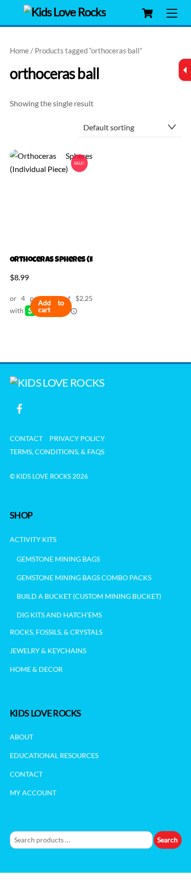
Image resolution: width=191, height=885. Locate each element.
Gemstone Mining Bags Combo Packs (84, 577)
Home (19, 50)
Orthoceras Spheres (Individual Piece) (51, 260)
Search (167, 840)
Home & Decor (36, 669)
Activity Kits (33, 539)
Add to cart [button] (51, 306)
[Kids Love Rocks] (65, 11)
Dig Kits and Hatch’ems (59, 615)
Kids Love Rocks (43, 476)
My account (33, 792)
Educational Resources (54, 755)
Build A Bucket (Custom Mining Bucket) (89, 596)
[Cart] (147, 13)
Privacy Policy (77, 438)
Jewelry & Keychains (48, 650)
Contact (26, 438)
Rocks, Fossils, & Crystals (56, 632)
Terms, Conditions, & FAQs (57, 451)
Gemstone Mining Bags (58, 559)
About (21, 737)
